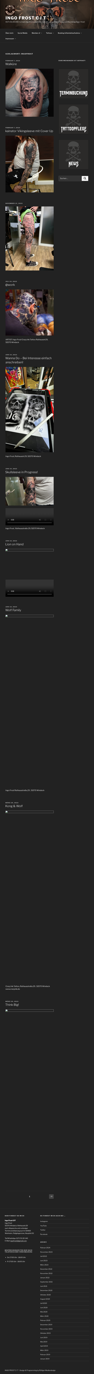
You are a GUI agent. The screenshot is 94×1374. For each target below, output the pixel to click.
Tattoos (49, 33)
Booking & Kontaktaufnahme (69, 33)
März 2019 (44, 1350)
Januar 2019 (44, 1359)
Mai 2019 (43, 1342)
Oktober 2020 (45, 1295)
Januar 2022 (44, 1278)
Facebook (43, 1234)
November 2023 (46, 1252)
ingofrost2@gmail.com (18, 1241)
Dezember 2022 (46, 1269)
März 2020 (44, 1316)
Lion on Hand (14, 544)
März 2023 (44, 1265)
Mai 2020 (43, 1312)
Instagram (44, 1221)
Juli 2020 (43, 1303)
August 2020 (45, 1299)
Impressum (10, 39)
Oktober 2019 (45, 1333)
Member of (36, 33)
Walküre (11, 64)
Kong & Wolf (14, 806)
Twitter (42, 1230)
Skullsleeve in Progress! (21, 472)
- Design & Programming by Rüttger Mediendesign (37, 1370)
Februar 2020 (45, 1320)
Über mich (9, 33)
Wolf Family (13, 610)
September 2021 (46, 1282)
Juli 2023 (43, 1256)
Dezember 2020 (46, 1290)
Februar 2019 (45, 1354)
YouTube (43, 1226)
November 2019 (46, 1329)
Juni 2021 (43, 1286)
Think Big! (12, 1004)
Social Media (22, 33)
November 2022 (46, 1273)
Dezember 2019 (46, 1325)
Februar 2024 (45, 1248)
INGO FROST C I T (26, 17)
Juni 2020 (44, 1307)
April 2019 (44, 1346)
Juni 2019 (43, 1337)
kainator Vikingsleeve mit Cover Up (29, 131)
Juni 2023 (43, 1261)
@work (10, 284)
